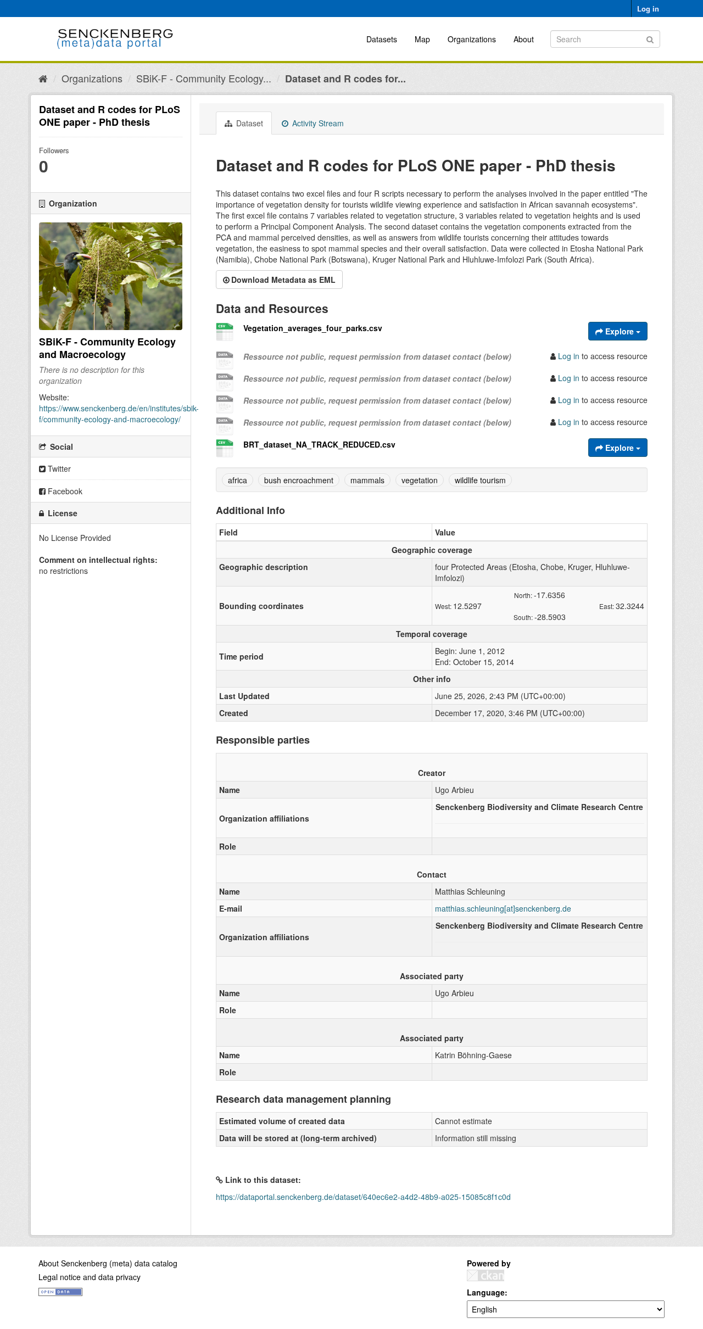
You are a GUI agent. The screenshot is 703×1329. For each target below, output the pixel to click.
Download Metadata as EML (283, 279)
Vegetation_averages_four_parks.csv (312, 327)
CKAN (485, 1275)
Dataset (248, 123)
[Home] (43, 78)
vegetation (419, 479)
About (524, 38)
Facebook (64, 490)
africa (237, 479)
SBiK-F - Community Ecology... (203, 78)
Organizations (472, 38)
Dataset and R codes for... (345, 78)
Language (486, 1292)
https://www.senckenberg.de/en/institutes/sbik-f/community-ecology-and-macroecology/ (119, 414)
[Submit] (650, 38)
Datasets (381, 38)
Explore (619, 331)
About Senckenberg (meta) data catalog (107, 1263)
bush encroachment (298, 479)
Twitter (58, 468)
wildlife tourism (480, 479)
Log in (648, 8)
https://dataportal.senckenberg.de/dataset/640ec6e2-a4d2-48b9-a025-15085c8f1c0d (363, 1196)
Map (422, 38)
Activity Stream (317, 123)
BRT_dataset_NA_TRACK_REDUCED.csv (319, 444)
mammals (367, 479)
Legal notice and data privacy (89, 1276)
